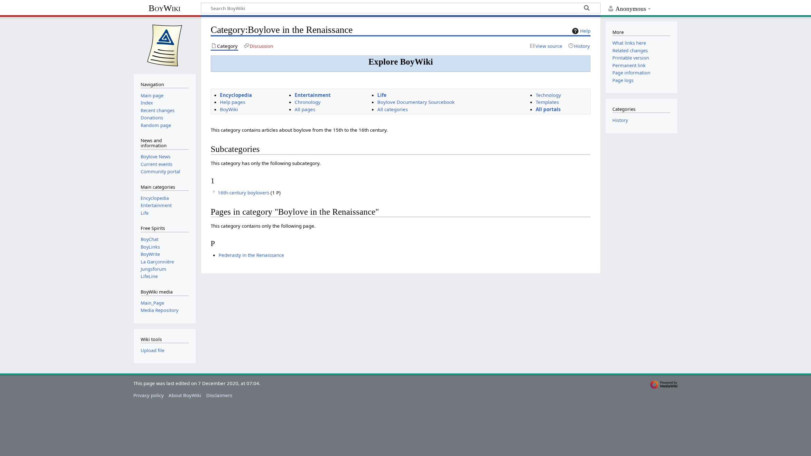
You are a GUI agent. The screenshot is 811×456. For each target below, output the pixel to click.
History (620, 120)
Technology (548, 95)
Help (585, 31)
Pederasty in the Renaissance (251, 255)
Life (381, 95)
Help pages (232, 102)
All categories (392, 109)
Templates (547, 102)
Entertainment (313, 95)
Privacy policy (148, 395)
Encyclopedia (236, 95)
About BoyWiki (185, 395)
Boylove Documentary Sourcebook (416, 102)
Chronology (308, 102)
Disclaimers (219, 395)
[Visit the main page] (164, 44)
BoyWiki (165, 8)
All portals (548, 109)
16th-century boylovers (243, 192)
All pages (305, 109)
